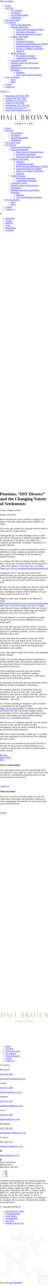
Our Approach (17, 10)
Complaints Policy (13, 1214)
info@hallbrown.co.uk (17, 110)
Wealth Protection (18, 53)
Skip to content (6, 1)
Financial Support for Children (29, 34)
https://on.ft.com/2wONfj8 (12, 708)
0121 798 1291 (17, 105)
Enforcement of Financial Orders (30, 29)
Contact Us (10, 87)
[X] (6, 1176)
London (8, 221)
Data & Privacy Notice (15, 1211)
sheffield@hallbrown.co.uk (11, 1106)
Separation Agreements (25, 32)
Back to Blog (5, 757)
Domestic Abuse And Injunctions (25, 63)
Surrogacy (20, 39)
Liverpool (9, 230)
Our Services (10, 22)
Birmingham (10, 228)
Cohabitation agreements (26, 58)
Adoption (20, 51)
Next (2, 760)
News (13, 79)
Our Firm (9, 8)
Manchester (10, 218)
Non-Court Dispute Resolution (29, 75)
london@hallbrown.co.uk (11, 1092)
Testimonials (16, 17)
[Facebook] (6, 1171)
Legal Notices (11, 1216)
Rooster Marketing (14, 1282)
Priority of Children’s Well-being (29, 48)
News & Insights (12, 77)
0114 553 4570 (16, 100)
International (16, 65)
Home (8, 6)
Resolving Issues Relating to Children (32, 44)
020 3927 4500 (15, 98)
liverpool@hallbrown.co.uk (11, 1146)
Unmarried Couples (19, 60)
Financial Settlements (20, 27)
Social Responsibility (19, 15)
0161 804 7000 (17, 96)
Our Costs (9, 1221)
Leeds (7, 225)
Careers (8, 84)
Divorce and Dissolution (21, 25)
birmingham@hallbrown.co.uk (13, 1133)
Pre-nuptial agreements (25, 56)
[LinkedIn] (6, 1174)
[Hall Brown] (24, 1021)
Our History (16, 13)
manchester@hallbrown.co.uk (12, 1079)
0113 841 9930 (14, 103)
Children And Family (20, 37)
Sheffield (9, 223)
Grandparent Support (25, 41)
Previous (3, 755)
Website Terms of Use (14, 1223)
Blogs (13, 82)
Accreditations (11, 1218)
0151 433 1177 (16, 108)
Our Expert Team (12, 20)
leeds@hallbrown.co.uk (10, 1119)
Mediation (20, 72)
